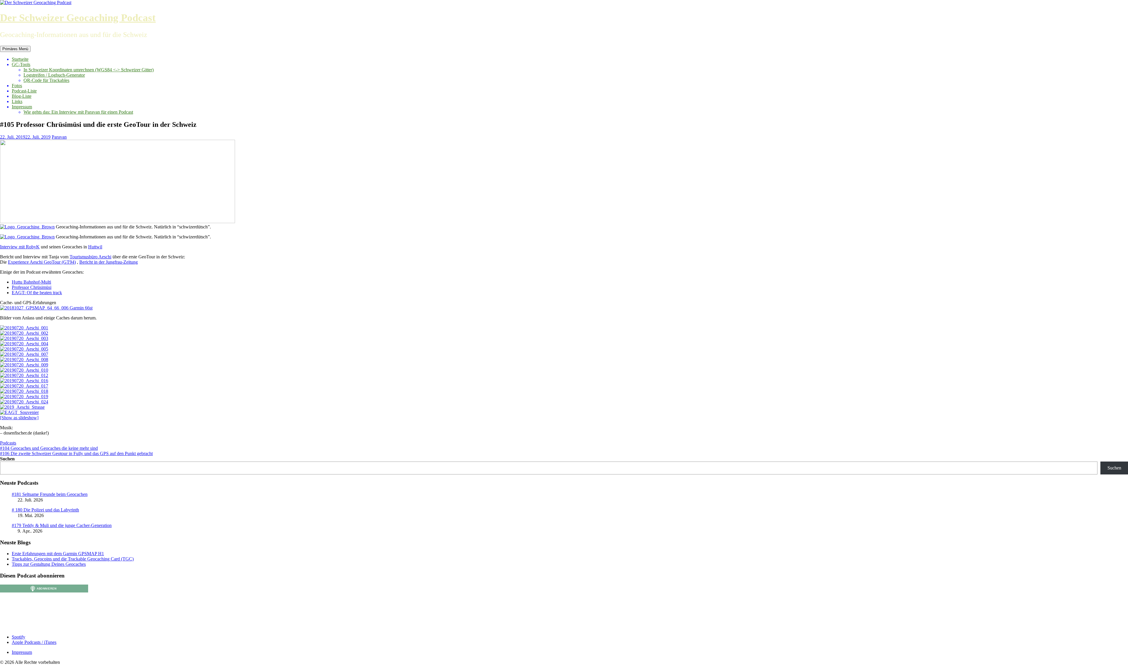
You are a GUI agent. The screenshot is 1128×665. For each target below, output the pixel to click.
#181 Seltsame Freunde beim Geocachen (50, 494)
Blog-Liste (21, 96)
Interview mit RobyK (20, 246)
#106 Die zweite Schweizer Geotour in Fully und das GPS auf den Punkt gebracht (76, 453)
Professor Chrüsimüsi (31, 287)
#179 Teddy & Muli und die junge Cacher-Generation (62, 525)
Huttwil (95, 246)
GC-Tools (21, 64)
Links (17, 101)
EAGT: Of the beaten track (37, 292)
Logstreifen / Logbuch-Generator (54, 75)
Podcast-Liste (24, 90)
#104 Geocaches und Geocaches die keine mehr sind (49, 448)
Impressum (22, 106)
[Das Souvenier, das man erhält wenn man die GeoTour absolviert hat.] (19, 412)
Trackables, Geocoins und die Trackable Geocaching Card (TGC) (73, 558)
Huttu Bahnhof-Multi (31, 282)
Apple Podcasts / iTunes (34, 642)
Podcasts (8, 442)
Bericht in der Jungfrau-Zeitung (108, 262)
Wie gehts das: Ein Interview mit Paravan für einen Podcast (78, 112)
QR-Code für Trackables (46, 80)
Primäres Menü (15, 49)
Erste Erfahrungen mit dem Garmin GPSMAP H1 (58, 553)
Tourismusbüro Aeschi (90, 256)
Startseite (20, 59)
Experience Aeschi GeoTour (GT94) (42, 262)
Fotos (17, 85)
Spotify (18, 636)
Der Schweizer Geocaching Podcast (78, 17)
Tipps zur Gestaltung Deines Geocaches (49, 564)
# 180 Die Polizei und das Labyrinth (45, 509)
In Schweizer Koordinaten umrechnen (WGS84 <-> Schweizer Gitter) (89, 69)
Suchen (7, 458)
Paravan (59, 136)
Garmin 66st (80, 307)
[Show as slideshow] (19, 417)
